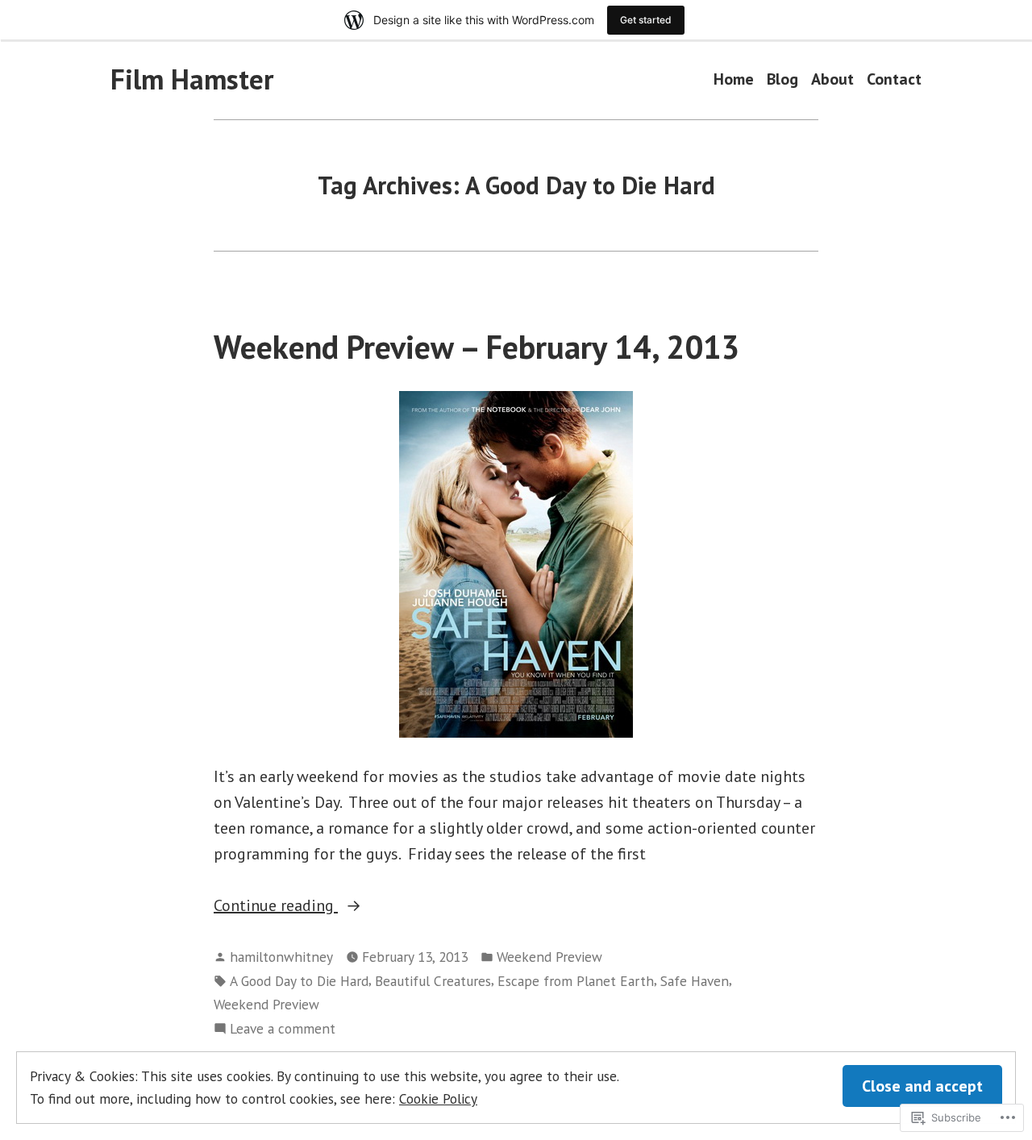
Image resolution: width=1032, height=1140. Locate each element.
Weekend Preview (549, 956)
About (832, 79)
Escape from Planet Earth (575, 980)
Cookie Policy (438, 1098)
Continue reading (276, 906)
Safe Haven (694, 980)
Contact (894, 79)
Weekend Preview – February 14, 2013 (477, 347)
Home (734, 79)
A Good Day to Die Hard (299, 980)
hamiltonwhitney (281, 956)
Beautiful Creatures (433, 980)
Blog (782, 79)
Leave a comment (282, 1029)
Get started (646, 20)
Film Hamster (191, 79)
